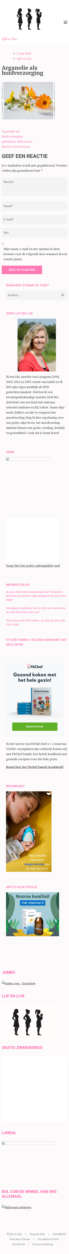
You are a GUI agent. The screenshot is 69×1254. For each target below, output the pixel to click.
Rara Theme (23, 1239)
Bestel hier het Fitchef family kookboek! (34, 767)
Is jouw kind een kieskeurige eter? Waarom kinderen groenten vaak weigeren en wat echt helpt (36, 595)
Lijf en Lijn (9, 38)
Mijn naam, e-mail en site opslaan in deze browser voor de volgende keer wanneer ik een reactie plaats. (35, 254)
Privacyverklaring (42, 1244)
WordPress (18, 1244)
